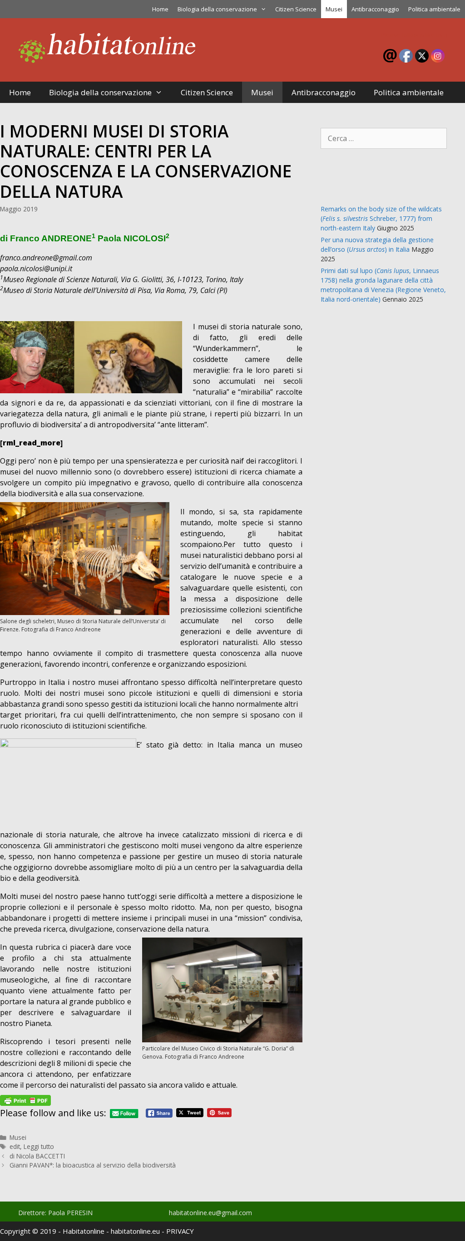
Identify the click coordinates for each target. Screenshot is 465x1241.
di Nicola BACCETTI (37, 1156)
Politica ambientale (434, 9)
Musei (334, 9)
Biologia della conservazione (217, 9)
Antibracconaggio (375, 9)
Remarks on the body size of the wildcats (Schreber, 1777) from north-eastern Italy (381, 218)
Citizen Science (296, 9)
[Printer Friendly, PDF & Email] (25, 1099)
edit (15, 1146)
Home (160, 9)
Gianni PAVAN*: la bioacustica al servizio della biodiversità (93, 1165)
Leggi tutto (39, 1146)
